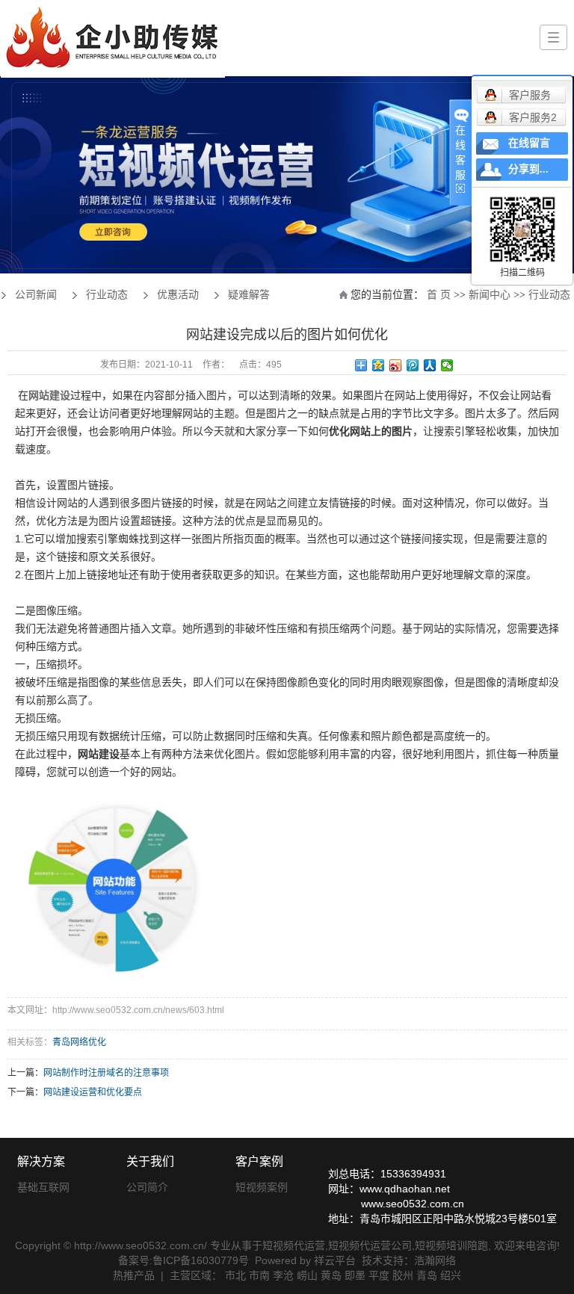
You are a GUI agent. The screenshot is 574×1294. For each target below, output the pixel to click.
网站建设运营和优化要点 (92, 1092)
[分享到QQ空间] (378, 365)
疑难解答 (249, 294)
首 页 (439, 294)
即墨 (355, 1275)
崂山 (307, 1275)
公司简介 (147, 1187)
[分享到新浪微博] (395, 365)
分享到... (528, 169)
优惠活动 (178, 294)
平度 (378, 1275)
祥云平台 (335, 1260)
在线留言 (529, 143)
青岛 (426, 1275)
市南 (259, 1275)
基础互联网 (43, 1187)
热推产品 (134, 1275)
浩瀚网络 (435, 1260)
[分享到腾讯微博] (413, 365)
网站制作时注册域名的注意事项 (106, 1073)
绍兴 (450, 1275)
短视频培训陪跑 (451, 1245)
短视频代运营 (293, 1245)
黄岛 (331, 1275)
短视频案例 (261, 1187)
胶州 (402, 1275)
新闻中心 (489, 294)
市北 (235, 1275)
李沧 (283, 1275)
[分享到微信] (447, 365)
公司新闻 (36, 294)
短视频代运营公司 (370, 1245)
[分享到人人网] (430, 365)
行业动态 (549, 294)
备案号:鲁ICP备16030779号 (183, 1260)
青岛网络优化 (79, 1042)
